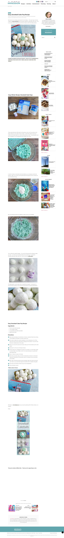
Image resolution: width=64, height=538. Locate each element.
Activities (28, 3)
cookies (24, 503)
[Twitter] (41, 1)
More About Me (48, 26)
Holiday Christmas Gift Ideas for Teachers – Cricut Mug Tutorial (51, 133)
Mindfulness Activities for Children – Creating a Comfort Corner (52, 145)
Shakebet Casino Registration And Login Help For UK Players (48, 70)
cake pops (21, 503)
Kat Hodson (12, 518)
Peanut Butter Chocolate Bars (51, 105)
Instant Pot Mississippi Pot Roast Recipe (52, 81)
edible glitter (30, 256)
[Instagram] (39, 1)
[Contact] (42, 1)
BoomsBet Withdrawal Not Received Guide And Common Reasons (48, 54)
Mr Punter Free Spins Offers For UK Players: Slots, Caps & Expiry (48, 61)
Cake (19, 503)
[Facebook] (36, 1)
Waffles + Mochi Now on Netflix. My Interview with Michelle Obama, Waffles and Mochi (52, 205)
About (53, 3)
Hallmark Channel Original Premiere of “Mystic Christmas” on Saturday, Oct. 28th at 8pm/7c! (52, 186)
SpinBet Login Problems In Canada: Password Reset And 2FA (48, 58)
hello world (46, 63)
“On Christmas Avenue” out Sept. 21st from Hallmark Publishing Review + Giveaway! (52, 196)
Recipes (23, 3)
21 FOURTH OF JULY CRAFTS (52, 121)
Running (49, 3)
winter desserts (29, 503)
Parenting (43, 3)
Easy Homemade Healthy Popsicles (51, 93)
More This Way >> (44, 152)
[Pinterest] (38, 1)
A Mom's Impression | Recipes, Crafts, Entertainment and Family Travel (14, 2)
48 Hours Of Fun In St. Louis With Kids (52, 162)
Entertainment (35, 3)
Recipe (26, 503)
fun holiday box (16, 404)
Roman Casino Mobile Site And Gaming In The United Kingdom (48, 66)
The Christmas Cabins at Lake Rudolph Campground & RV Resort (52, 171)
